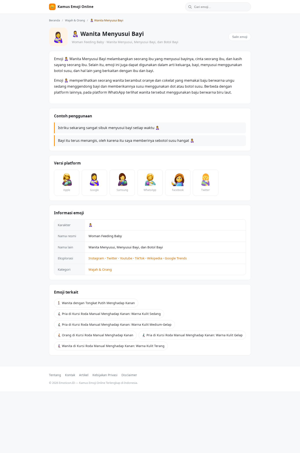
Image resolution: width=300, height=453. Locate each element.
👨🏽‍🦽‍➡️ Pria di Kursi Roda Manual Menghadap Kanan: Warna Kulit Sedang (109, 314)
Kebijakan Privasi (104, 375)
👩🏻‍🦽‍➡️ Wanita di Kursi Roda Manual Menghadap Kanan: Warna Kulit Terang (110, 346)
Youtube (126, 258)
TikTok (140, 258)
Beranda (54, 20)
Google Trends (176, 258)
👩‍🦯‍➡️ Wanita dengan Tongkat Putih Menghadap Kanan (96, 303)
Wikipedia (154, 258)
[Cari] (189, 7)
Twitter (112, 258)
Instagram (96, 258)
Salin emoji (239, 37)
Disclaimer (129, 375)
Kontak (70, 375)
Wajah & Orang (75, 20)
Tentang (55, 375)
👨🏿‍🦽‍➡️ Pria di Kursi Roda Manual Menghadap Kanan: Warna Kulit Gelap (192, 335)
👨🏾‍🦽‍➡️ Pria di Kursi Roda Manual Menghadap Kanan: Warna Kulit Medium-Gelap (114, 324)
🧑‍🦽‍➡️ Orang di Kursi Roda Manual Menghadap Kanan (95, 335)
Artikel (84, 375)
